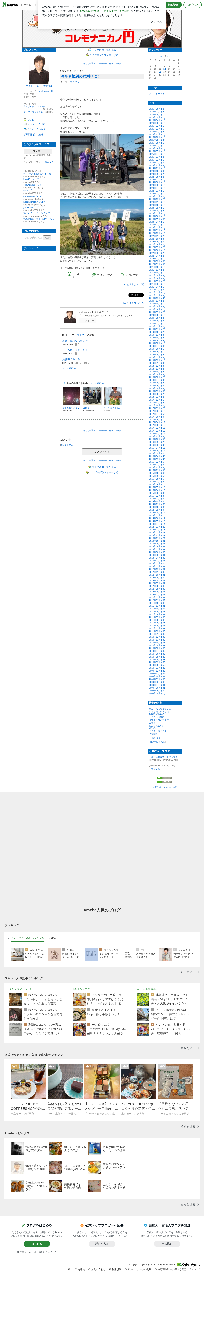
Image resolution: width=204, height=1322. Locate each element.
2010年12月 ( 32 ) (157, 637)
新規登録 (173, 4)
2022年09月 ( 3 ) (157, 241)
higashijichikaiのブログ (34, 202)
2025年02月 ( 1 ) (157, 160)
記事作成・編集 (34, 134)
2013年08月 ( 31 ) (157, 546)
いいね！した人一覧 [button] (133, 284)
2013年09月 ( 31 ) (157, 543)
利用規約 (116, 1269)
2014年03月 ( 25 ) (157, 527)
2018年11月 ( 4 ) (157, 369)
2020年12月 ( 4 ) (157, 298)
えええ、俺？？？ (158, 731)
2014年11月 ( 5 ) (157, 504)
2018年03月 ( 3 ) (157, 391)
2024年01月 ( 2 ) (157, 196)
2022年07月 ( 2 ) (157, 247)
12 (164, 69)
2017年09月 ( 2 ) (157, 408)
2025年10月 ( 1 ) (157, 137)
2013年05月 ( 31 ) (157, 555)
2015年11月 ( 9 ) (157, 470)
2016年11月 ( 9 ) (157, 436)
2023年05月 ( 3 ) (157, 219)
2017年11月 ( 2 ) (157, 402)
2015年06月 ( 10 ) (157, 484)
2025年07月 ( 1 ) (157, 145)
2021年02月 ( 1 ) (157, 292)
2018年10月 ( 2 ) (157, 371)
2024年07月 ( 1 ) (157, 179)
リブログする (132, 274)
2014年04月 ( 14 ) (157, 524)
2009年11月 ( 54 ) (157, 673)
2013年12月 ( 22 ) (157, 535)
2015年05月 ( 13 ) (157, 487)
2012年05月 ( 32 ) (157, 589)
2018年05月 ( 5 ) (157, 385)
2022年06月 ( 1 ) (157, 250)
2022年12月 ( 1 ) (157, 233)
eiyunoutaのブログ (32, 196)
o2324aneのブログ (32, 185)
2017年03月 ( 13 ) (157, 425)
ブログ (39, 168)
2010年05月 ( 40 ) (157, 657)
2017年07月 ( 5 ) (157, 414)
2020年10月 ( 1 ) (157, 303)
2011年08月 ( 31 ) (157, 614)
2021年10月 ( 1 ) (157, 272)
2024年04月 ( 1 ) (157, 188)
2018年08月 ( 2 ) (157, 377)
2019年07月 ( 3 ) (157, 346)
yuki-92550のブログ (33, 207)
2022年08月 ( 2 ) (157, 244)
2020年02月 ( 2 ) (157, 326)
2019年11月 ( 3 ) (157, 335)
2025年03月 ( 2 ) (157, 157)
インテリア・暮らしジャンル (27, 937)
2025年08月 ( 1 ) (157, 143)
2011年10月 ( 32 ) (157, 608)
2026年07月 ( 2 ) (157, 111)
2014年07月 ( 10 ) (157, 515)
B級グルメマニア (83, 989)
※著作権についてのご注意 (165, 787)
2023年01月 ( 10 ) (157, 230)
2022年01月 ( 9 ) (157, 264)
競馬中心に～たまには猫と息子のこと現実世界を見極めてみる (39, 219)
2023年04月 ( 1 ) (157, 222)
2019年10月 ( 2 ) (157, 337)
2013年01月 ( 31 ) (157, 566)
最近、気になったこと (75, 340)
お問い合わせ (98, 1269)
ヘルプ (196, 1269)
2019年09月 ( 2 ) (157, 340)
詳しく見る (101, 1243)
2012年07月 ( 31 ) (157, 583)
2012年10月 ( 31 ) (157, 575)
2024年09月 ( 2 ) (157, 174)
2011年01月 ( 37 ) (157, 634)
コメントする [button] (105, 275)
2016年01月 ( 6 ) (157, 464)
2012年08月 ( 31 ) (157, 580)
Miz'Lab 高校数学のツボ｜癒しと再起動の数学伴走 (39, 173)
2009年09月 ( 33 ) (157, 679)
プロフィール (32, 86)
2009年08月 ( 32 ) (157, 682)
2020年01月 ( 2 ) (157, 329)
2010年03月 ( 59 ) (157, 662)
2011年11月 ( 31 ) (157, 606)
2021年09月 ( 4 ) (157, 275)
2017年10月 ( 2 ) (157, 405)
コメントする (102, 451)
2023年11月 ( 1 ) (157, 202)
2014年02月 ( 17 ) (157, 529)
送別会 (152, 728)
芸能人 (52, 937)
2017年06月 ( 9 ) (157, 417)
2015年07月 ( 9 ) (157, 481)
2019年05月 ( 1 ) (157, 351)
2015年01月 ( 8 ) (157, 498)
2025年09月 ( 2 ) (157, 140)
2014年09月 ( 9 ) (157, 510)
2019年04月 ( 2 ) (157, 354)
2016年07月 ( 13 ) (157, 448)
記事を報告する (135, 302)
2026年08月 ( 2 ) (157, 109)
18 (160, 72)
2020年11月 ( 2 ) (157, 301)
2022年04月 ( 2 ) (157, 256)
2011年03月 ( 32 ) (157, 628)
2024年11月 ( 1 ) (157, 168)
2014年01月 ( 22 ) (157, 532)
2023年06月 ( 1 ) (157, 216)
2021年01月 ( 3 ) (157, 295)
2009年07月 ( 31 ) (157, 685)
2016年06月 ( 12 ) (157, 450)
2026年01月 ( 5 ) (157, 129)
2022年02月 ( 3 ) (157, 261)
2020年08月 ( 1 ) (157, 309)
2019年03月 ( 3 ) (157, 357)
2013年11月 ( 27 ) (157, 538)
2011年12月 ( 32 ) (157, 603)
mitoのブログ (29, 190)
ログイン (192, 4)
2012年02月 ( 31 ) (157, 597)
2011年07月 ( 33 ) (157, 617)
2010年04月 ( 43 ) (157, 659)
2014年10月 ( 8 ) (157, 507)
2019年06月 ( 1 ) (157, 349)
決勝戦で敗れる (71, 359)
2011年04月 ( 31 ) (157, 625)
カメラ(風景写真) (147, 989)
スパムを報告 (78, 1269)
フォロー (38, 151)
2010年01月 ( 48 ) (157, 668)
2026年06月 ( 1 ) (157, 114)
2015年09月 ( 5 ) (157, 476)
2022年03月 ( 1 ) (157, 258)
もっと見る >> (69, 368)
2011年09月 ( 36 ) (157, 611)
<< (161, 56)
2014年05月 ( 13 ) (157, 521)
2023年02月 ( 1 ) (157, 227)
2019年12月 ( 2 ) (157, 332)
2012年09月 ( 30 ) (157, 577)
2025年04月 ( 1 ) (157, 154)
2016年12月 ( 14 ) (157, 433)
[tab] (27, 938)
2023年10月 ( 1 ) (157, 205)
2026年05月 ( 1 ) (157, 117)
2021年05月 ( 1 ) (157, 284)
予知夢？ (153, 734)
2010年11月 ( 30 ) (157, 640)
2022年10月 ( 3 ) (157, 239)
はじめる (37, 1243)
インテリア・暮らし (20, 989)
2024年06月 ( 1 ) (157, 182)
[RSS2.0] (165, 782)
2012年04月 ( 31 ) (157, 591)
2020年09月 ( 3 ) (157, 306)
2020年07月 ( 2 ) (157, 312)
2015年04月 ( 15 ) (157, 490)
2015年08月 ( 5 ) (157, 479)
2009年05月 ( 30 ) (157, 690)
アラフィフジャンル (33, 112)
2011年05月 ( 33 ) (157, 622)
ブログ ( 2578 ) (156, 93)
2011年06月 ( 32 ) (157, 620)
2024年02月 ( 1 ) (157, 193)
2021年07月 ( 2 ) (157, 281)
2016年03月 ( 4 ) (157, 459)
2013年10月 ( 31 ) (157, 541)
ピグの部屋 (46, 86)
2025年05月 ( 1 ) (157, 151)
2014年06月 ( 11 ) (157, 518)
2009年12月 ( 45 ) (157, 671)
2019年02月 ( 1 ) (157, 360)
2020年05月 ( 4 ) (157, 318)
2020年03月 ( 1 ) (157, 323)
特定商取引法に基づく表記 (172, 1269)
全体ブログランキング (34, 106)
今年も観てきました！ (75, 349)
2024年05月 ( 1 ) (157, 185)
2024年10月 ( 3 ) (157, 171)
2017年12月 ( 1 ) (157, 400)
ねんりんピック (156, 725)
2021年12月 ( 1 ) (157, 267)
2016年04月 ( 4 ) (157, 456)
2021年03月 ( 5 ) (157, 289)
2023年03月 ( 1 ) (157, 224)
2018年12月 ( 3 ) (157, 366)
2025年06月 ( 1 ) (157, 148)
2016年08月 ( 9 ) (157, 445)
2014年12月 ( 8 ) (157, 501)
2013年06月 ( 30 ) (157, 552)
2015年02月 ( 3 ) (157, 496)
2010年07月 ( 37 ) (157, 651)
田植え (152, 723)
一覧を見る (48, 162)
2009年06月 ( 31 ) (157, 688)
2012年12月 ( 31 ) (157, 569)
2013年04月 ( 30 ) (157, 558)
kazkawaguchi (46, 91)
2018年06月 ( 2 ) (157, 382)
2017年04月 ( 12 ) (157, 422)
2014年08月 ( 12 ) (157, 512)
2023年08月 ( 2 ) (157, 210)
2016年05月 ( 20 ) (157, 453)
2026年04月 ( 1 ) (157, 120)
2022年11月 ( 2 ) (157, 236)
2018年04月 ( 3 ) (157, 388)
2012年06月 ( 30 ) (157, 586)
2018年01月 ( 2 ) (157, 397)
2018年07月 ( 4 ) (157, 380)
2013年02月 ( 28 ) (157, 563)
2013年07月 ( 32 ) (157, 549)
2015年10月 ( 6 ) (157, 473)
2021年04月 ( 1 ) (157, 287)
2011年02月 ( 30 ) (157, 631)
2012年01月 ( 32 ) (157, 600)
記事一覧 (103, 63)
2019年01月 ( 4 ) (157, 363)
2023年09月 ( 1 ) (157, 208)
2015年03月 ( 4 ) (157, 493)
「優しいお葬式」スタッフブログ (164, 757)
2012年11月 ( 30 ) (157, 572)
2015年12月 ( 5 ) (157, 467)
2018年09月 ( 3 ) (157, 374)
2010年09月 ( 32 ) (157, 645)
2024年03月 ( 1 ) (157, 191)
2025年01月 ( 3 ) (157, 162)
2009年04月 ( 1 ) (157, 693)
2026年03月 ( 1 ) (157, 123)
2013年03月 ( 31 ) (157, 560)
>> (168, 56)
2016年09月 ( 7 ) (157, 442)
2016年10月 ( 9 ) (157, 439)
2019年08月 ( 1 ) (157, 343)
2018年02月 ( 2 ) (157, 394)
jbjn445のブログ (31, 179)
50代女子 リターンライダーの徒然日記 (39, 213)
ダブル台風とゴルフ (159, 720)
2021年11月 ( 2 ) (157, 270)
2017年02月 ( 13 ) (157, 428)
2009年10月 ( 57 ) (157, 676)
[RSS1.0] (165, 778)
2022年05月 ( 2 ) (157, 253)
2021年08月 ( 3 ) (157, 278)
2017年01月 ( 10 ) (157, 431)
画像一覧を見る (157, 742)
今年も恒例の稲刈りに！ (81, 76)
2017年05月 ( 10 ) (157, 419)
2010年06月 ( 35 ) (157, 654)
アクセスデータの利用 (139, 1269)
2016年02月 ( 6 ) (157, 462)
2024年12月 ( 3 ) (157, 165)
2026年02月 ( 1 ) (157, 126)
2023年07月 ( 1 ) (157, 213)
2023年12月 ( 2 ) (157, 199)
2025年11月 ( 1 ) (157, 134)
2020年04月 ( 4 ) (157, 320)
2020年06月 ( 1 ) (157, 315)
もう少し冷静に (156, 717)
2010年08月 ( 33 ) (157, 648)
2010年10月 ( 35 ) (157, 642)
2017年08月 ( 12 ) (157, 411)
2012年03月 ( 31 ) (157, 594)
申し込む (167, 1243)
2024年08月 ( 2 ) (157, 177)
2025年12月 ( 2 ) (157, 131)
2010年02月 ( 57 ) (157, 665)
